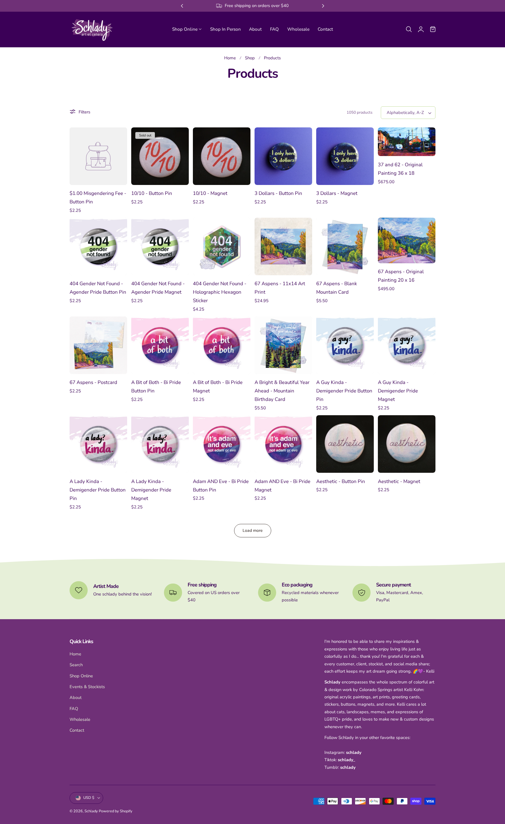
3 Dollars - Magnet (336, 193)
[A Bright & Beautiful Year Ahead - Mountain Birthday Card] (283, 345)
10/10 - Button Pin (151, 193)
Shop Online (81, 676)
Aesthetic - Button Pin (340, 481)
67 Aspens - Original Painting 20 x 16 (401, 275)
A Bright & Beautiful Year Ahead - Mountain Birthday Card (282, 391)
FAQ (74, 709)
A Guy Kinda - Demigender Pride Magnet (398, 391)
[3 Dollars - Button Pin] (283, 156)
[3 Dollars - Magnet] (345, 156)
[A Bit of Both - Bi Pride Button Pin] (160, 345)
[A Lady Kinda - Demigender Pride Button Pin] (98, 444)
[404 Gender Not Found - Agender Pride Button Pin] (98, 246)
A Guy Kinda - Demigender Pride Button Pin (344, 391)
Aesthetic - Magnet (399, 481)
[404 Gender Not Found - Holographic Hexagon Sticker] (221, 246)
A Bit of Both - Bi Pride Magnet (218, 386)
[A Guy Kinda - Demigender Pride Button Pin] (345, 345)
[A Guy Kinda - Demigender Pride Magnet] (406, 345)
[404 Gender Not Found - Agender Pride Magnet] (160, 246)
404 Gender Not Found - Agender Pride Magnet (158, 287)
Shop (250, 58)
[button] (409, 29)
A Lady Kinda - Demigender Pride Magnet (151, 490)
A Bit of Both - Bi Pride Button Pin (156, 386)
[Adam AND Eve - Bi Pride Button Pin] (221, 444)
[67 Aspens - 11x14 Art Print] (283, 246)
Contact (77, 730)
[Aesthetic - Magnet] (406, 444)
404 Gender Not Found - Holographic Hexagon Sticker (219, 292)
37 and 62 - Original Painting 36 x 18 (400, 168)
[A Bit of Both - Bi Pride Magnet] (221, 345)
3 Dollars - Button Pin (278, 193)
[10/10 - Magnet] (221, 156)
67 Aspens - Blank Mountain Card (336, 287)
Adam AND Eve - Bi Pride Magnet (282, 485)
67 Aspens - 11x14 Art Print (280, 287)
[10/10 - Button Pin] (160, 156)
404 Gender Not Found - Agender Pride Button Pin (98, 287)
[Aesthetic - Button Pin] (345, 444)
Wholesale (80, 719)
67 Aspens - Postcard (93, 382)
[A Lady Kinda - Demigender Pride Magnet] (160, 444)
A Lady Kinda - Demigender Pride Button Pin (98, 490)
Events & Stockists (87, 687)
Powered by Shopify (115, 811)
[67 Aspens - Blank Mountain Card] (345, 246)
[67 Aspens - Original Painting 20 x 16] (406, 240)
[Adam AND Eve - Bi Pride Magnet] (283, 444)
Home (230, 58)
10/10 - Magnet (210, 193)
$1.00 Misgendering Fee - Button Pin (98, 197)
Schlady (91, 811)
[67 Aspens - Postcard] (98, 345)
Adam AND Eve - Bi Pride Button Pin (221, 485)
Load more (253, 530)
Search (76, 665)
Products (272, 58)
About (76, 698)
